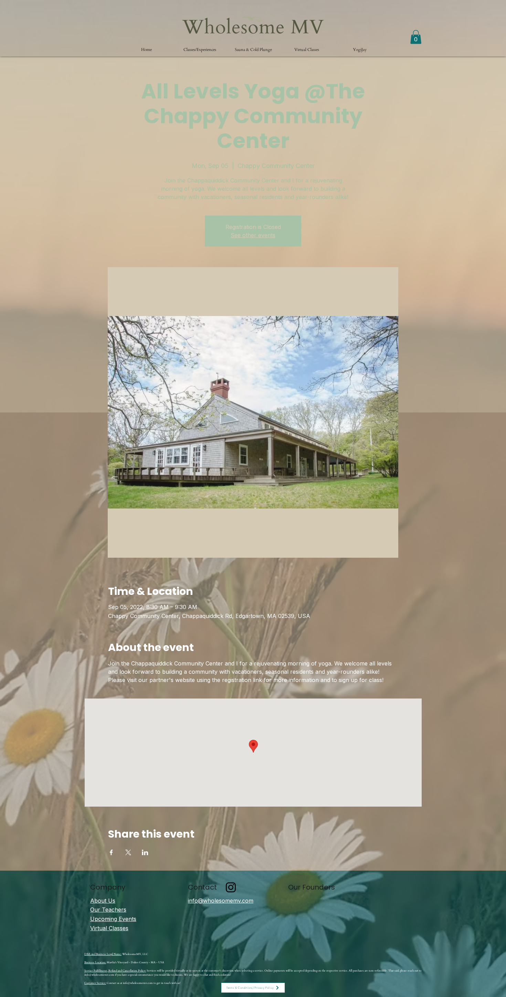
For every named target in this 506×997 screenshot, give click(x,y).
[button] (199, 49)
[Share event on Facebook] (111, 852)
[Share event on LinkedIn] (145, 852)
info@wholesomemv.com (99, 975)
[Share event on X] (128, 852)
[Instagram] (231, 887)
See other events (253, 235)
